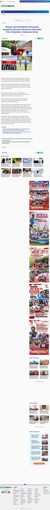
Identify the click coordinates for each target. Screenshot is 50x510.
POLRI (14, 502)
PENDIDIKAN (37, 499)
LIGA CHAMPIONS (16, 496)
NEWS (21, 498)
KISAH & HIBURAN (16, 495)
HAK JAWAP (22, 492)
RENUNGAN (22, 502)
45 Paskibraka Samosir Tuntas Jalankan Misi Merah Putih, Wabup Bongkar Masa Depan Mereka (35, 1)
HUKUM (14, 493)
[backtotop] (25, 485)
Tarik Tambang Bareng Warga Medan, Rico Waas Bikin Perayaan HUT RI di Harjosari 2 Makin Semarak (36, 447)
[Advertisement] (39, 392)
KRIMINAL (29, 495)
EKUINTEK (29, 490)
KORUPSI (22, 495)
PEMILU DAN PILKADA (31, 499)
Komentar (5, 38)
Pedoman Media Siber (46, 492)
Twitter (7, 493)
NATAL (14, 498)
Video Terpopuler (34, 358)
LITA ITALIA (22, 496)
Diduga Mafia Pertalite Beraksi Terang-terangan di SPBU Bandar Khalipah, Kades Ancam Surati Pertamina (33, 422)
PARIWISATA (22, 499)
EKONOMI (22, 490)
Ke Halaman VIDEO (39, 381)
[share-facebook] (38, 38)
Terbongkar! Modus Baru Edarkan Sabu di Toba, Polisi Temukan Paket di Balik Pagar (44, 412)
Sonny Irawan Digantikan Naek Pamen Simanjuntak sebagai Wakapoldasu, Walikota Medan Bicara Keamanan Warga (36, 441)
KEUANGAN (37, 493)
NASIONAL (37, 496)
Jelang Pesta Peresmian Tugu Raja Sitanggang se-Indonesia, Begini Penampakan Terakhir (33, 366)
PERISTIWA (15, 501)
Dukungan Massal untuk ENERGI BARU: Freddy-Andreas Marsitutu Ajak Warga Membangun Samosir (33, 377)
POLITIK (36, 501)
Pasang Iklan (45, 490)
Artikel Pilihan (33, 403)
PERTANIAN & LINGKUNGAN (24, 501)
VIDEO (21, 504)
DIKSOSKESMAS (16, 490)
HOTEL (36, 492)
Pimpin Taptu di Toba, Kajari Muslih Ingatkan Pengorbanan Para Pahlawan (36, 458)
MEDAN (29, 496)
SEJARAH (36, 502)
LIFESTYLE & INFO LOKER (38, 495)
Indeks (3, 11)
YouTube (10, 493)
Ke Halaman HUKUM (39, 426)
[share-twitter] (40, 38)
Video (4, 14)
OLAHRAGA (30, 498)
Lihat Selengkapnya (39, 463)
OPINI (36, 498)
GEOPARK (36, 490)
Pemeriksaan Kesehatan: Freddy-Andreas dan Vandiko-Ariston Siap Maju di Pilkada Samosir (44, 377)
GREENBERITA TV (16, 492)
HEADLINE (30, 492)
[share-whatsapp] (42, 38)
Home (3, 1)
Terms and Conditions (46, 493)
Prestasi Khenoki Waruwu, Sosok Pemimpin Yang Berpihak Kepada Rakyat (16, 142)
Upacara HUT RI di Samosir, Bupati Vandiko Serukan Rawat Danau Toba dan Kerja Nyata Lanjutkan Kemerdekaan (35, 436)
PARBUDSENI (15, 499)
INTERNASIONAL (23, 493)
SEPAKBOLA (15, 504)
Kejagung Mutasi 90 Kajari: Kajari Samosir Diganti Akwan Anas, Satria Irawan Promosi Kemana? (33, 412)
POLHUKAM (30, 501)
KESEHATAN (30, 493)
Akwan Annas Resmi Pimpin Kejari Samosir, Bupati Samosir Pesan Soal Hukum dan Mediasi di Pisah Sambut (36, 452)
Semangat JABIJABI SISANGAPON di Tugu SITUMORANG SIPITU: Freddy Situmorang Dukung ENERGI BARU (44, 366)
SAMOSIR (4, 147)
